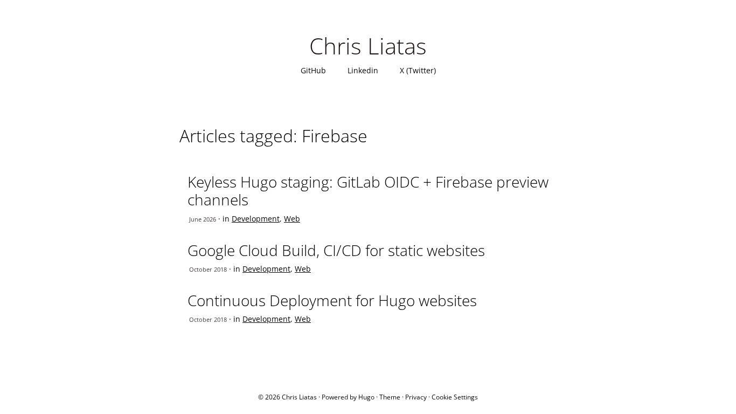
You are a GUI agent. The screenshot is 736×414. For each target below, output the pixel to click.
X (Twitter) (418, 70)
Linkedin (363, 70)
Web (292, 218)
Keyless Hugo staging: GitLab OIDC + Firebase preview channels (368, 190)
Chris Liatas (368, 45)
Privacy (416, 396)
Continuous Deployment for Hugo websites (332, 300)
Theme (389, 396)
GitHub (313, 70)
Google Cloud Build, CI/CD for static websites (336, 250)
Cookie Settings (455, 396)
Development (256, 218)
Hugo (366, 396)
